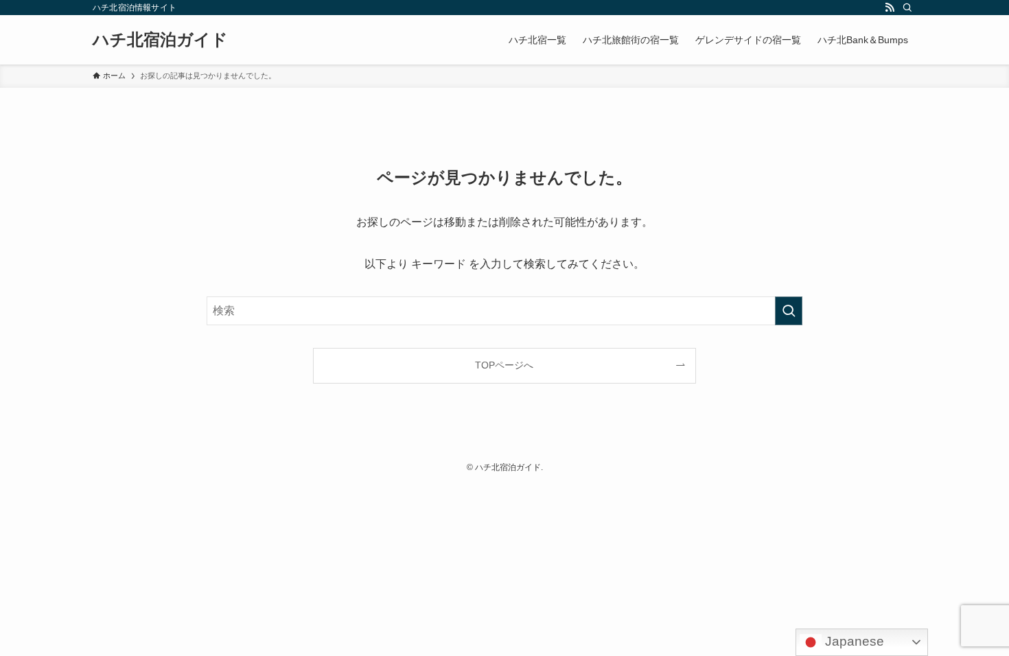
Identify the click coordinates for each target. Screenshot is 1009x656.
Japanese (853, 641)
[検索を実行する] (788, 310)
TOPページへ (504, 365)
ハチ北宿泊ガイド (160, 40)
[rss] (889, 7)
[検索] (907, 7)
